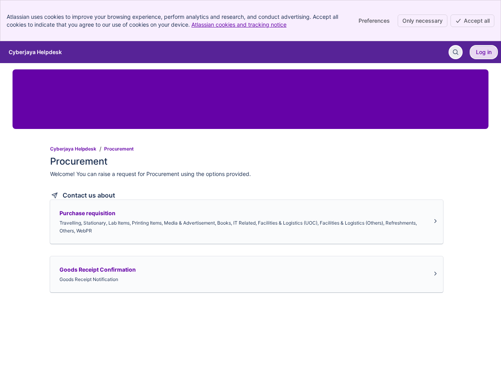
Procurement (119, 149)
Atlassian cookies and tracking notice (239, 24)
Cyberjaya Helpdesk (73, 149)
